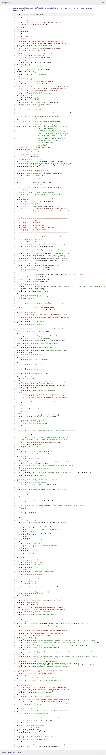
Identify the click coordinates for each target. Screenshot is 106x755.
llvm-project (74, 8)
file (46, 14)
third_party (65, 8)
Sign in (102, 2)
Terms (19, 752)
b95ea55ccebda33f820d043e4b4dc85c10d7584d (41, 8)
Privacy (14, 752)
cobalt (14, 8)
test (91, 8)
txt (99, 752)
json (103, 752)
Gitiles (10, 752)
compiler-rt (85, 8)
